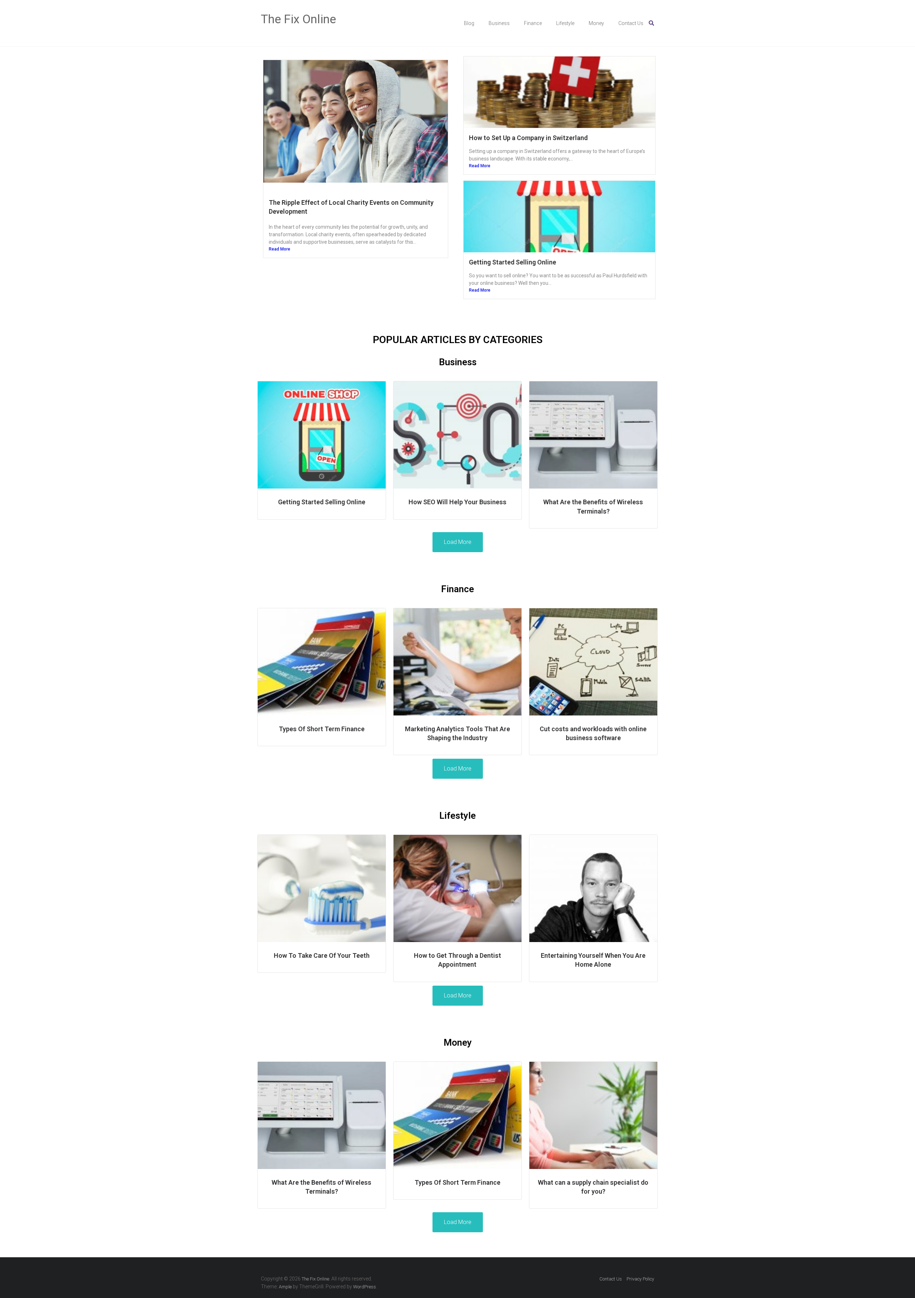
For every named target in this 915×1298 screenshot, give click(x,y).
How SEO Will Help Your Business (457, 502)
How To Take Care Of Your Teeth (322, 955)
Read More (279, 249)
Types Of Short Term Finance (322, 729)
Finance (533, 23)
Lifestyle (565, 23)
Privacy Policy (640, 1279)
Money (596, 23)
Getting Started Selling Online (512, 262)
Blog (469, 23)
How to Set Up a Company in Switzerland (528, 138)
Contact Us (630, 23)
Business (499, 23)
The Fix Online (298, 19)
